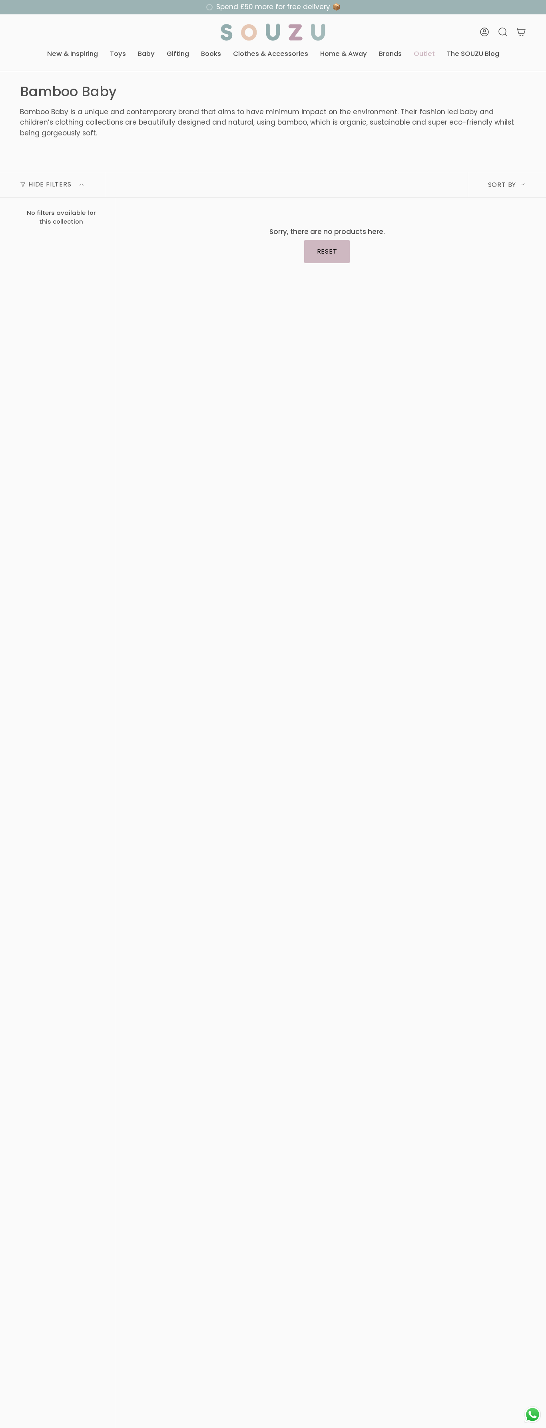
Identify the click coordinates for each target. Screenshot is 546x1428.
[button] (72, 54)
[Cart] (521, 32)
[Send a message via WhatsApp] (532, 1414)
